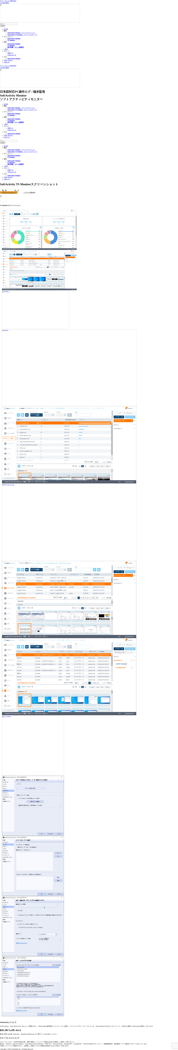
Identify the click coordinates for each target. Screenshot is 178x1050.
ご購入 (6, 49)
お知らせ (7, 62)
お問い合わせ (8, 60)
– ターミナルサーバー (22, 35)
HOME (6, 29)
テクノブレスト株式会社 (8, 1)
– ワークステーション (21, 33)
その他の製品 (4, 3)
